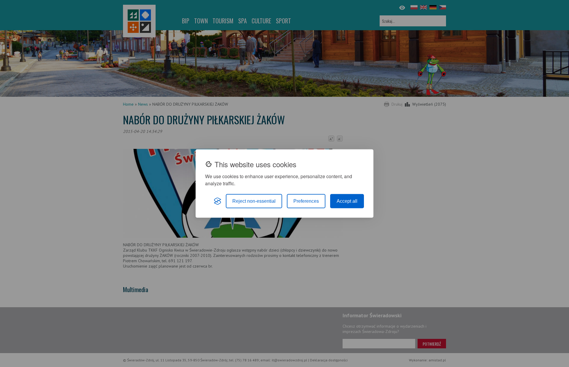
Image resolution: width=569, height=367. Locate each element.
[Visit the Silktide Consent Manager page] (217, 201)
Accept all (347, 201)
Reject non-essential (254, 201)
